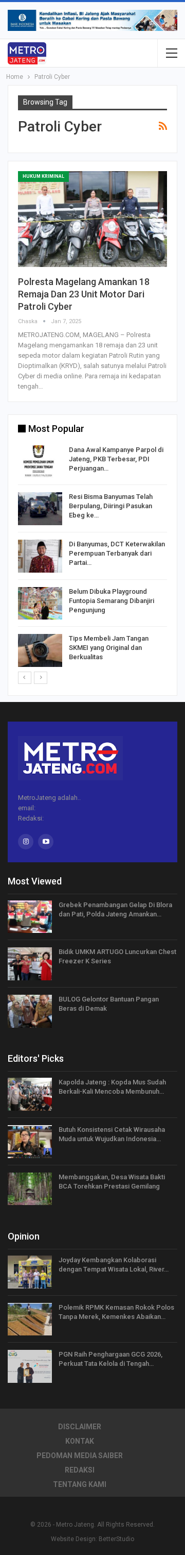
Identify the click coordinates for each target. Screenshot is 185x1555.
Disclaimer (79, 1427)
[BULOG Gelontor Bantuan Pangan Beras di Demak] (30, 1011)
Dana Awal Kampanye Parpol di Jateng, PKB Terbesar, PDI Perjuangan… (116, 459)
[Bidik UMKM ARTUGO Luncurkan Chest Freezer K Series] (30, 963)
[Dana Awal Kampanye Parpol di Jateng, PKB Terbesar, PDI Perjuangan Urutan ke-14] (40, 461)
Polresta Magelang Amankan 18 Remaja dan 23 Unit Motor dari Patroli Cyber (84, 294)
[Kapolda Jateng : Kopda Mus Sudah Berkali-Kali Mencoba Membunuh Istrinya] (30, 1094)
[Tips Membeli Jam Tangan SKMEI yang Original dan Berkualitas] (40, 650)
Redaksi (80, 1470)
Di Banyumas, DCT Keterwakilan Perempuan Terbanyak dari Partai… (117, 553)
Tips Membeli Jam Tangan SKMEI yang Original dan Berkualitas (109, 647)
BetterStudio (116, 1539)
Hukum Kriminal (43, 176)
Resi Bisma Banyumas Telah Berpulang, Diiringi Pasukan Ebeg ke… (111, 506)
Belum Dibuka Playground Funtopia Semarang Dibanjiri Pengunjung (111, 601)
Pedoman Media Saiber (79, 1455)
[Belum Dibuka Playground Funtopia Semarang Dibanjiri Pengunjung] (40, 603)
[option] (92, 558)
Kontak (79, 1441)
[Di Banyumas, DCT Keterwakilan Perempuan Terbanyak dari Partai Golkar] (40, 556)
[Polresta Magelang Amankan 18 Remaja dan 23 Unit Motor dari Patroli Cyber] (92, 219)
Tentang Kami (79, 1484)
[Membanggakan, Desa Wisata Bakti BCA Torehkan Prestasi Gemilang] (30, 1189)
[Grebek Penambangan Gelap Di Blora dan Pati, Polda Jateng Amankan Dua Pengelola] (30, 916)
